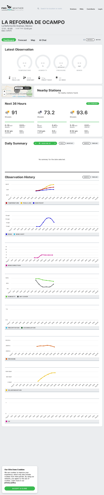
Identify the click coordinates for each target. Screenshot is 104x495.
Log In (100, 9)
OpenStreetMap (22, 96)
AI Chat (38, 40)
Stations (73, 9)
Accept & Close (19, 488)
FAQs (81, 9)
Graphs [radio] (86, 177)
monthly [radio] (70, 143)
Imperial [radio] (90, 40)
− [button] (4, 94)
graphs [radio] (86, 143)
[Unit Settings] (84, 40)
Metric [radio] (98, 40)
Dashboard (7, 40)
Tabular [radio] (95, 177)
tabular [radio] (95, 143)
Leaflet (14, 96)
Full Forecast (93, 103)
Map (29, 40)
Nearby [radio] (27, 88)
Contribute (91, 9)
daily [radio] (62, 143)
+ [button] (4, 91)
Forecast (19, 40)
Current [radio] (19, 88)
